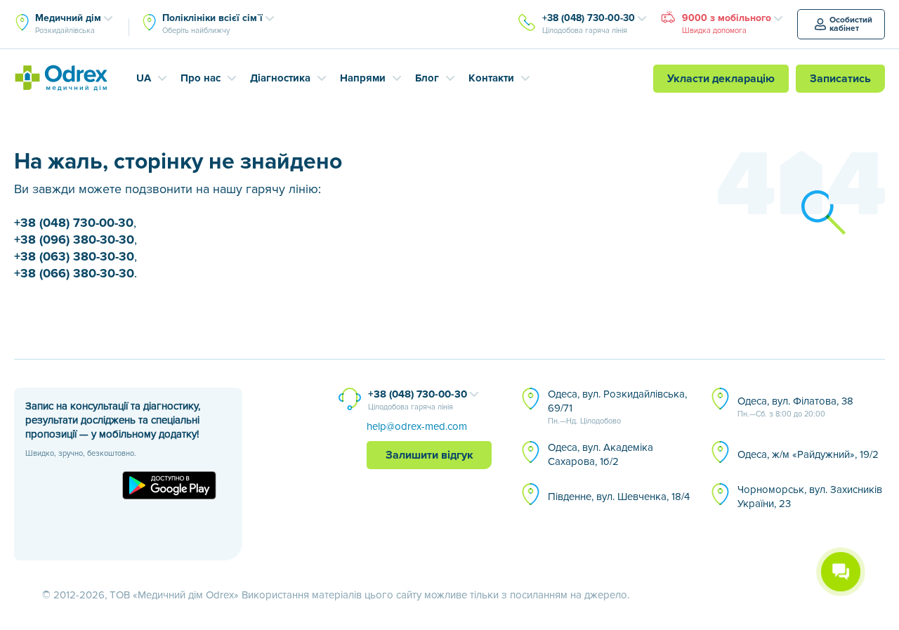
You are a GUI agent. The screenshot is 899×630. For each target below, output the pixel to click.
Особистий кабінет (850, 24)
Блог (427, 78)
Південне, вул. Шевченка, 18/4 (619, 496)
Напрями (363, 78)
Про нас (201, 78)
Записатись (840, 79)
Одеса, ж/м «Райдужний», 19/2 (808, 454)
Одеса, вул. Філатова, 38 (795, 407)
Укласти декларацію (721, 79)
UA (143, 78)
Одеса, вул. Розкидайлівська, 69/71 (617, 407)
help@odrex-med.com (417, 426)
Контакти (491, 78)
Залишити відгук (429, 455)
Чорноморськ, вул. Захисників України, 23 (809, 496)
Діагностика (280, 78)
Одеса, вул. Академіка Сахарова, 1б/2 (600, 454)
